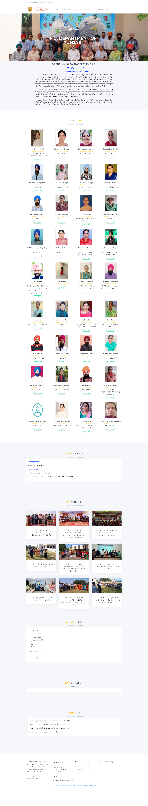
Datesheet (79, 769)
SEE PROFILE (37, 159)
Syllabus (78, 765)
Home (57, 9)
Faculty (71, 9)
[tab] (36, 632)
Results (89, 765)
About (64, 9)
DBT (107, 9)
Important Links (98, 9)
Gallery (89, 769)
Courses (79, 9)
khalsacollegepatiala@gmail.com (63, 780)
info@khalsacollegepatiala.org (35, 2)
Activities (87, 9)
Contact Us (116, 9)
